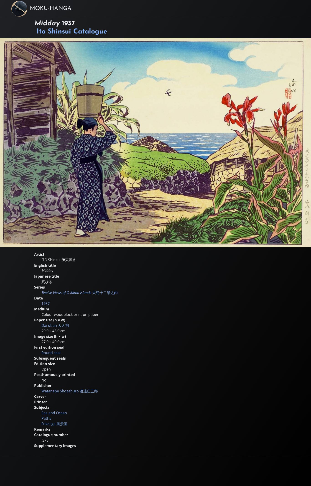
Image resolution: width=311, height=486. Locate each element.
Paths (46, 418)
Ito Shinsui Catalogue (72, 31)
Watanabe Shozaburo (69, 391)
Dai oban (55, 325)
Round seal (51, 352)
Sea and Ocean (54, 412)
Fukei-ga (54, 423)
